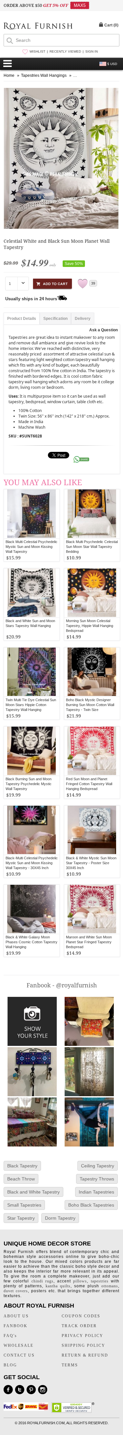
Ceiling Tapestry (97, 1165)
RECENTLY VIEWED (65, 51)
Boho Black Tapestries (91, 1205)
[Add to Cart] (52, 283)
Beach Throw (21, 1178)
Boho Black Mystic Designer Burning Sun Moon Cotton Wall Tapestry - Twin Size (90, 705)
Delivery (83, 318)
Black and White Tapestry (33, 1192)
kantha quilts (58, 1286)
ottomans (109, 1286)
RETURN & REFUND (85, 1355)
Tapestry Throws (97, 1178)
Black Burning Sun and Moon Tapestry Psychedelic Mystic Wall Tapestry (28, 784)
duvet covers (16, 1291)
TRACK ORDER (79, 1326)
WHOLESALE (18, 1345)
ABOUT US (16, 1316)
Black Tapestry (22, 1165)
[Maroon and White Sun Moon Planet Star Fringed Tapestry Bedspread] (92, 909)
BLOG (10, 1365)
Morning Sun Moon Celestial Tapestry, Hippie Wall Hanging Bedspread (89, 626)
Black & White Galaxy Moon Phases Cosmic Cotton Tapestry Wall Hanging (31, 942)
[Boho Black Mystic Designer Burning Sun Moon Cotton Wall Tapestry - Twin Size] (92, 672)
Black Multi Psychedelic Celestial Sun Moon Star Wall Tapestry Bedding (92, 546)
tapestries (100, 1281)
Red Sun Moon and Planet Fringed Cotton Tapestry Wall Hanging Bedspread (89, 784)
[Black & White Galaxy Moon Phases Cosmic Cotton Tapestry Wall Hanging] (32, 909)
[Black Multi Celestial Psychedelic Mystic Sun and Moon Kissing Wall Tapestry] (32, 513)
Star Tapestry (21, 1218)
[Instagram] (42, 1389)
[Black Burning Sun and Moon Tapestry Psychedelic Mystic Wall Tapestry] (32, 751)
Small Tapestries (24, 1205)
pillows (80, 1281)
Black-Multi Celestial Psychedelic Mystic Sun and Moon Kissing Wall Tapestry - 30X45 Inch (32, 863)
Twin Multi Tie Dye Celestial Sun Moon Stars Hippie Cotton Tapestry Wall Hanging (31, 705)
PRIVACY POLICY (82, 1335)
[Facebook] (8, 1389)
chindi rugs (42, 1281)
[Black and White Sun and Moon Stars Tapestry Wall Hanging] (32, 593)
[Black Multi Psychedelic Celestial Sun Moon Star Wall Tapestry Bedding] (92, 513)
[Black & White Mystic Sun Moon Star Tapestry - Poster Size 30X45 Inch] (92, 830)
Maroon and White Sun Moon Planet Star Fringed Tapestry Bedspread (89, 942)
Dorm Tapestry (60, 1218)
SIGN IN (91, 51)
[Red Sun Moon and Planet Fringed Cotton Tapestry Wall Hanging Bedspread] (92, 751)
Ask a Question (103, 330)
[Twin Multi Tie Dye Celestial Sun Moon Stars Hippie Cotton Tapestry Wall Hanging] (32, 672)
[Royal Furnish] (38, 27)
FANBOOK (16, 1326)
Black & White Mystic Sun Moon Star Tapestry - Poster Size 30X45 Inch (91, 863)
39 (93, 283)
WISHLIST (37, 51)
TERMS (70, 1365)
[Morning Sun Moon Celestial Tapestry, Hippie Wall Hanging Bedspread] (92, 593)
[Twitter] (19, 1389)
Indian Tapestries (96, 1192)
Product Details (21, 318)
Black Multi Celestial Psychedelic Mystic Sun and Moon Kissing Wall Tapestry (31, 546)
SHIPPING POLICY (83, 1345)
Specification (55, 318)
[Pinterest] (31, 1389)
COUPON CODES (81, 1316)
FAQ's (10, 1335)
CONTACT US (19, 1355)
